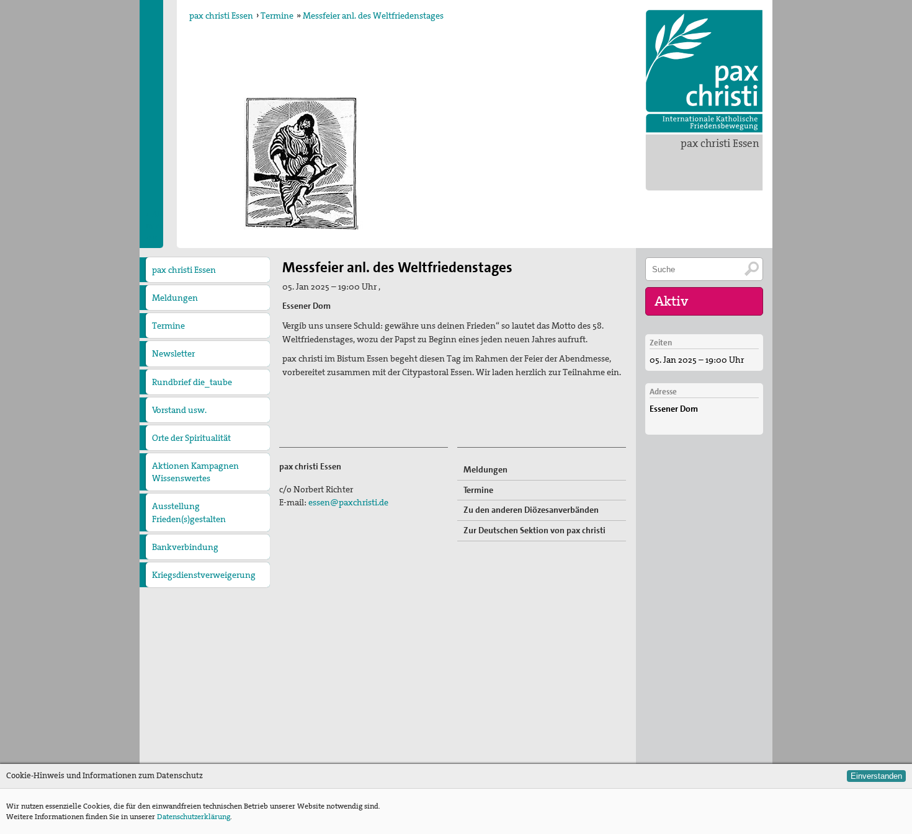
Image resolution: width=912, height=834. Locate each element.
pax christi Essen (720, 143)
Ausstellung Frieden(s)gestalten (189, 512)
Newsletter (173, 353)
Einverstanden (876, 776)
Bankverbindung (185, 546)
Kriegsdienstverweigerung (204, 574)
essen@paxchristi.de (348, 502)
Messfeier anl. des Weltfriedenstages (373, 15)
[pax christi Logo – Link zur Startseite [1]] (704, 71)
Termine (277, 15)
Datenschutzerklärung (193, 817)
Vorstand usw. (179, 409)
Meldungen (175, 297)
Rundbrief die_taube (192, 382)
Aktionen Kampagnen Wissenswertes (195, 472)
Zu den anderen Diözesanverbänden (531, 509)
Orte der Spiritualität (191, 437)
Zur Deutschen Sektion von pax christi (534, 530)
